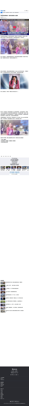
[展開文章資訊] (27, 17)
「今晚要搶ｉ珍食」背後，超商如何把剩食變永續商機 (9, 12)
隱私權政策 (2, 383)
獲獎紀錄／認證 (2, 398)
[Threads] (13, 374)
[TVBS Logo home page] (3, 10)
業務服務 (2, 396)
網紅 (10, 156)
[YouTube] (16, 374)
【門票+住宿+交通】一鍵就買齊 (14, 164)
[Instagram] (15, 374)
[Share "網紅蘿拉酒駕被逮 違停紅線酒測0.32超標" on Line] (26, 10)
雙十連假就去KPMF (14, 163)
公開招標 (2, 395)
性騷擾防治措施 (2, 384)
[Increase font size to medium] (24, 10)
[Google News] (18, 374)
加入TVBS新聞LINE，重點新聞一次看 (14, 172)
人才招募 (2, 391)
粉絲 (8, 156)
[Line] (12, 374)
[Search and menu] (27, 10)
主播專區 (2, 392)
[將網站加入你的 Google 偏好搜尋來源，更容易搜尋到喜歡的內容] (14, 174)
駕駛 (5, 156)
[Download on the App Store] (12, 401)
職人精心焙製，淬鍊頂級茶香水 (14, 160)
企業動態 (2, 390)
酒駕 (1, 156)
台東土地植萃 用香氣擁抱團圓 (14, 159)
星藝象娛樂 (2, 393)
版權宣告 (2, 386)
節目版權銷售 (2, 394)
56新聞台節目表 (2, 379)
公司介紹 (2, 389)
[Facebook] (11, 374)
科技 (3, 156)
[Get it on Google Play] (17, 401)
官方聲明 (2, 397)
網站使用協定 (2, 385)
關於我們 (2, 378)
